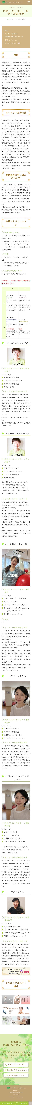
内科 (6, 30)
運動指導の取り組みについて (14, 37)
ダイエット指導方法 (11, 33)
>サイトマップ (16, 1094)
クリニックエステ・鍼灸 (12, 43)
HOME (8, 19)
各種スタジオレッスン (12, 40)
